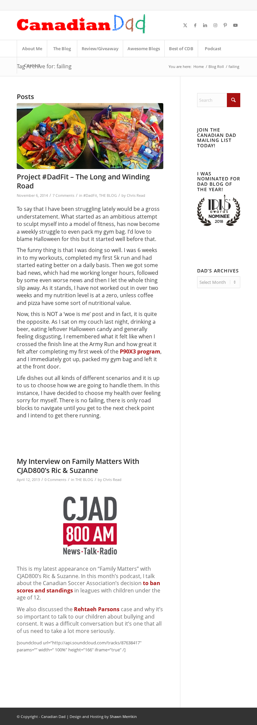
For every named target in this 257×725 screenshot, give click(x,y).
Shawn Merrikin (123, 716)
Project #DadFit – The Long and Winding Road (83, 181)
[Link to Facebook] (195, 25)
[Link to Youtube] (235, 25)
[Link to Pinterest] (225, 25)
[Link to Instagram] (215, 25)
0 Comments (55, 479)
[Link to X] (185, 25)
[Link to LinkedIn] (205, 25)
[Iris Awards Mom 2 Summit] (218, 224)
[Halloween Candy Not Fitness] (90, 136)
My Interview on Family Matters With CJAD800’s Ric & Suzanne (78, 466)
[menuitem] (32, 48)
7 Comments (63, 195)
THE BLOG (108, 195)
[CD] (81, 25)
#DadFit (90, 195)
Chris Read (136, 195)
